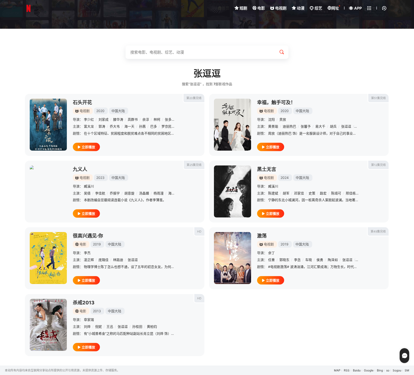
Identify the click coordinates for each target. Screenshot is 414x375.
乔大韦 (115, 126)
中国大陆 (118, 111)
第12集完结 (378, 165)
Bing (380, 370)
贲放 (282, 119)
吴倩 (87, 193)
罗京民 (166, 126)
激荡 (262, 236)
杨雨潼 (159, 193)
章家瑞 (89, 320)
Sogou (397, 370)
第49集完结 (378, 231)
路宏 (323, 193)
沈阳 (271, 119)
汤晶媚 (144, 193)
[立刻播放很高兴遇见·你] (48, 258)
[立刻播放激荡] (232, 258)
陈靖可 (336, 193)
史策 (312, 193)
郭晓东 (284, 260)
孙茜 (142, 126)
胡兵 (333, 126)
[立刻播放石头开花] (48, 125)
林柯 (157, 119)
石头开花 (82, 102)
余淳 (145, 119)
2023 (100, 178)
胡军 (286, 193)
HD (199, 231)
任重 (271, 260)
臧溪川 (89, 186)
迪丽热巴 (289, 126)
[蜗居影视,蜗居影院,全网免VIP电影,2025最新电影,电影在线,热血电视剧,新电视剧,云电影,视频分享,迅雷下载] (28, 8)
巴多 (153, 126)
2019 (97, 244)
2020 (100, 111)
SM (407, 370)
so (387, 370)
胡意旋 (129, 193)
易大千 (320, 126)
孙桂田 (137, 326)
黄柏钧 (152, 326)
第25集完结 (194, 165)
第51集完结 (378, 98)
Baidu (357, 370)
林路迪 (118, 260)
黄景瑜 (273, 126)
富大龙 (89, 126)
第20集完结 (193, 98)
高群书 (133, 119)
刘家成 (103, 119)
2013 (97, 311)
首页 (225, 8)
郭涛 (101, 126)
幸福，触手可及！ (276, 102)
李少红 (89, 119)
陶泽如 (333, 260)
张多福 (170, 119)
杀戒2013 (83, 303)
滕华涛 (118, 119)
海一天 (129, 126)
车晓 (308, 260)
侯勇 (319, 260)
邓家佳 (299, 193)
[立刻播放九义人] (48, 191)
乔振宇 (115, 193)
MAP (337, 370)
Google (369, 370)
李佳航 (100, 193)
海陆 (171, 193)
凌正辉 (89, 260)
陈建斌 (273, 193)
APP (358, 8)
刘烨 (87, 326)
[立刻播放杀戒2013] (48, 325)
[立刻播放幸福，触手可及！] (232, 125)
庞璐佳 (103, 260)
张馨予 (306, 126)
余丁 (271, 253)
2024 (285, 178)
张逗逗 (346, 126)
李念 (297, 260)
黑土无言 (266, 169)
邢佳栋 (351, 193)
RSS (347, 370)
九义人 (80, 169)
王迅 (109, 326)
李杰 (87, 253)
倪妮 (98, 326)
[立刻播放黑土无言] (232, 191)
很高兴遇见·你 (88, 236)
